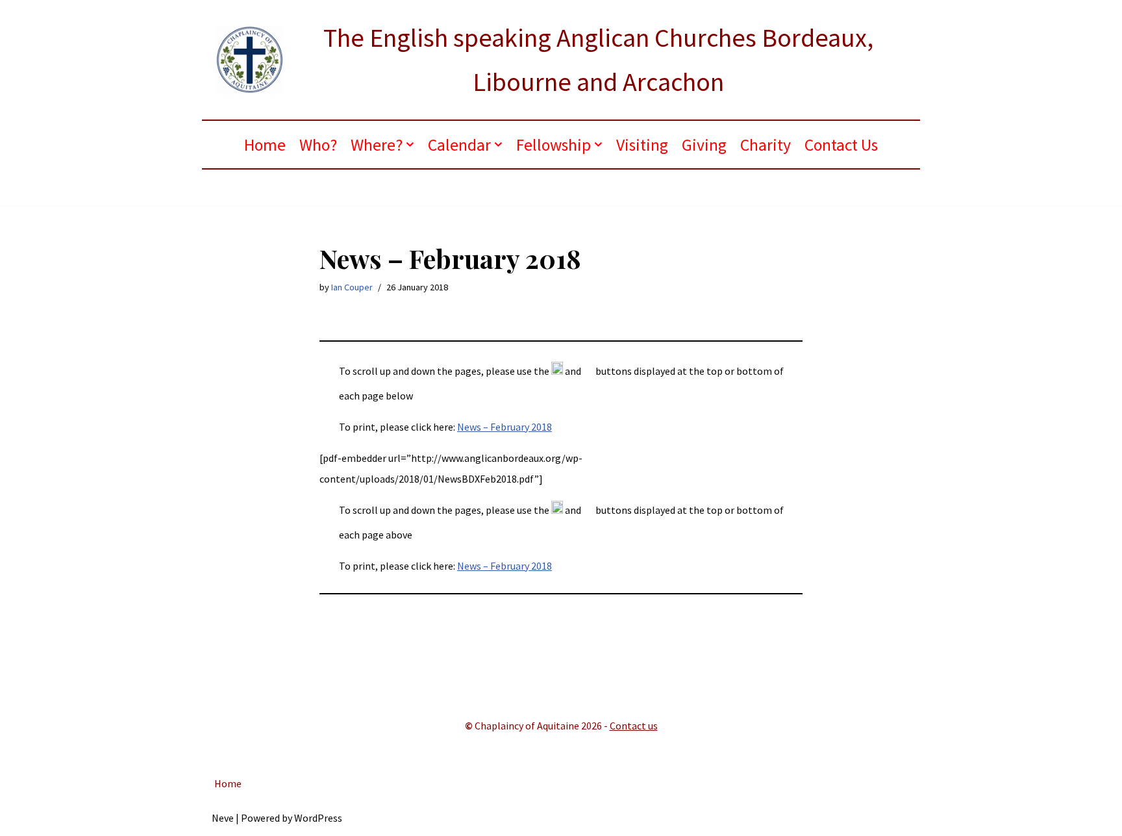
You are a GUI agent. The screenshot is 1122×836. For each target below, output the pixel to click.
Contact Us (841, 144)
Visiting (642, 144)
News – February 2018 (504, 426)
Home (265, 144)
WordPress (318, 817)
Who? (318, 144)
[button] (410, 144)
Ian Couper (352, 287)
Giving (704, 144)
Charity (765, 144)
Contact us (634, 725)
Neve (223, 817)
